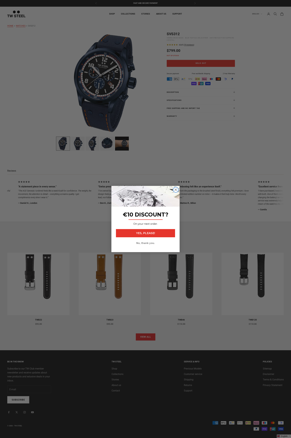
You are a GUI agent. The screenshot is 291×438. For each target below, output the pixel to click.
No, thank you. (145, 243)
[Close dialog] (175, 189)
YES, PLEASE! (145, 233)
